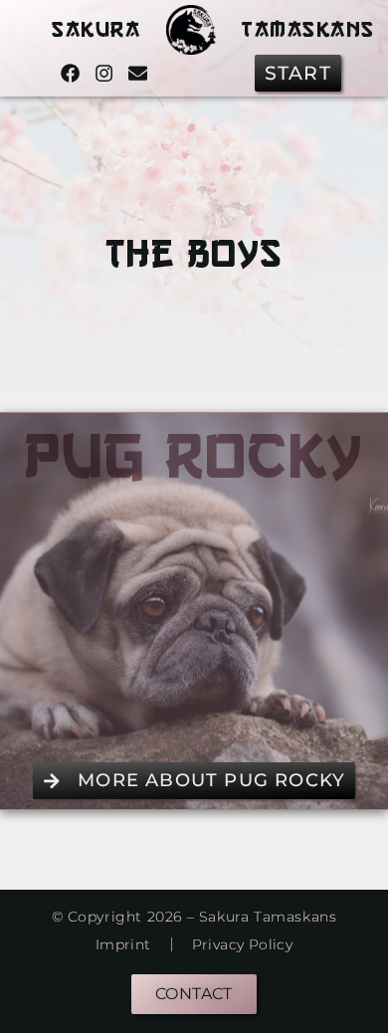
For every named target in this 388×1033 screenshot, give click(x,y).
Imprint (123, 944)
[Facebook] (70, 73)
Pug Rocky (194, 455)
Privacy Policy (242, 944)
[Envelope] (137, 73)
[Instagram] (104, 73)
